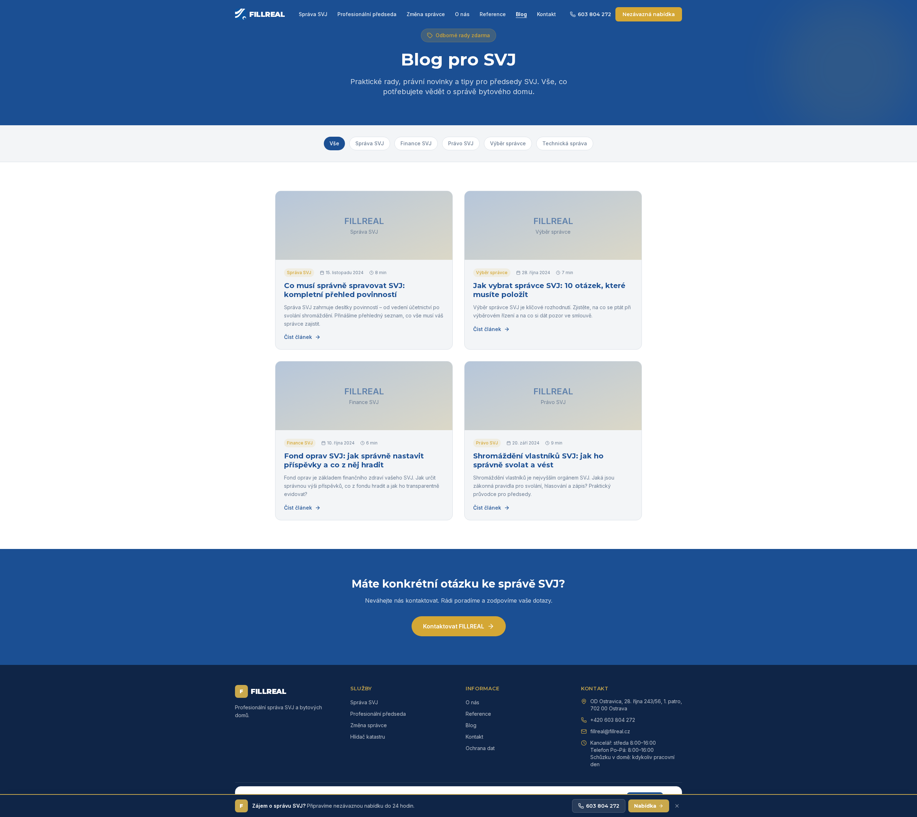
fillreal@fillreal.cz (610, 731)
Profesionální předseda (367, 14)
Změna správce (426, 14)
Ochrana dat (480, 748)
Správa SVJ (313, 14)
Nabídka (645, 806)
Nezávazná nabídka (649, 14)
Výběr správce (508, 143)
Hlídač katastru (367, 737)
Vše (334, 143)
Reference (493, 14)
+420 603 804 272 (612, 720)
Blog (521, 14)
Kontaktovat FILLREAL (453, 626)
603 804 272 (594, 14)
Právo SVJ (461, 143)
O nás (462, 14)
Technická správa (564, 143)
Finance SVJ (416, 143)
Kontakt (546, 14)
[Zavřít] (677, 806)
